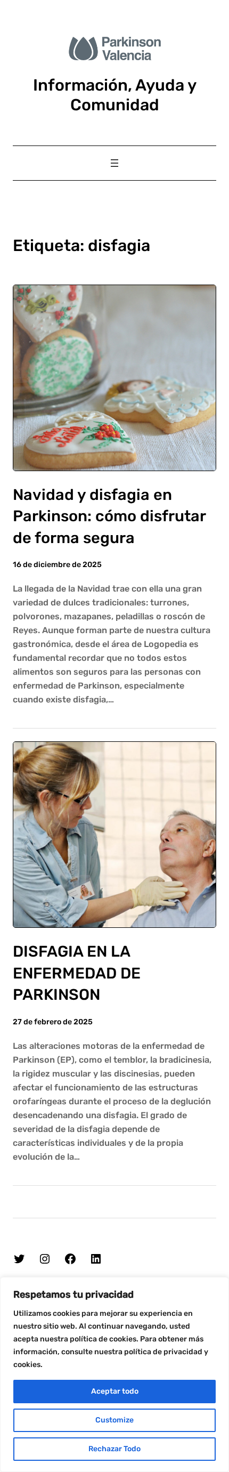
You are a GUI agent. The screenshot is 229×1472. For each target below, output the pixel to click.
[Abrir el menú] (114, 163)
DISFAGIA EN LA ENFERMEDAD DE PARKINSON (77, 973)
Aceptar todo (114, 1391)
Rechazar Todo (114, 1448)
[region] (114, 1374)
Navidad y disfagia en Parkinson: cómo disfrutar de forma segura (109, 516)
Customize (114, 1420)
